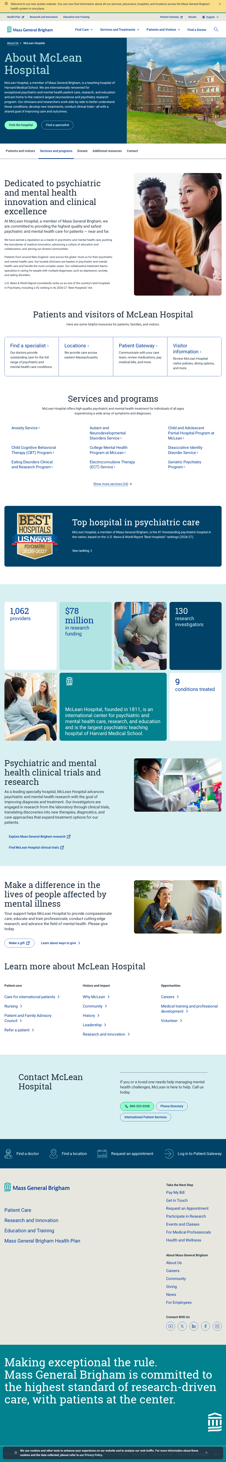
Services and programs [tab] (56, 151)
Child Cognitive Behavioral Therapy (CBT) (33, 450)
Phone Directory (171, 1106)
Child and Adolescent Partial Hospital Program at (191, 433)
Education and (29, 1231)
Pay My (175, 1192)
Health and (183, 1240)
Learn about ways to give (58, 943)
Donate (192, 17)
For (179, 1302)
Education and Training (76, 17)
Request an (187, 1208)
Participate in (186, 1216)
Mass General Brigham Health (42, 1241)
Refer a (16, 1030)
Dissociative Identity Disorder (185, 450)
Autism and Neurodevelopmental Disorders (108, 433)
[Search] (216, 29)
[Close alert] (220, 4)
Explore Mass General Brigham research (37, 836)
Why (94, 997)
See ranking (80, 550)
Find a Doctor (197, 30)
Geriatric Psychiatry (184, 464)
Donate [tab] (82, 151)
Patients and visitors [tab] (20, 151)
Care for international (29, 997)
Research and (104, 1034)
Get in (177, 1200)
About (174, 1263)
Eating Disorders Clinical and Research (32, 464)
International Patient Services (145, 1117)
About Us (13, 43)
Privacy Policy (93, 1455)
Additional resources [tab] (107, 151)
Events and (182, 1224)
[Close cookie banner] (206, 1453)
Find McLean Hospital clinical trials (34, 847)
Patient (17, 1210)
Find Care (82, 29)
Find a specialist (57, 125)
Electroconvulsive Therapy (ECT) (112, 464)
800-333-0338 (140, 1106)
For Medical (188, 1232)
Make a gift (17, 943)
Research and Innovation (44, 17)
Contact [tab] (132, 151)
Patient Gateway (169, 17)
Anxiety (24, 428)
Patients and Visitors (161, 29)
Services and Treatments (117, 29)
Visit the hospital (21, 125)
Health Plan (13, 17)
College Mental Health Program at (108, 450)
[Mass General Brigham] (30, 29)
